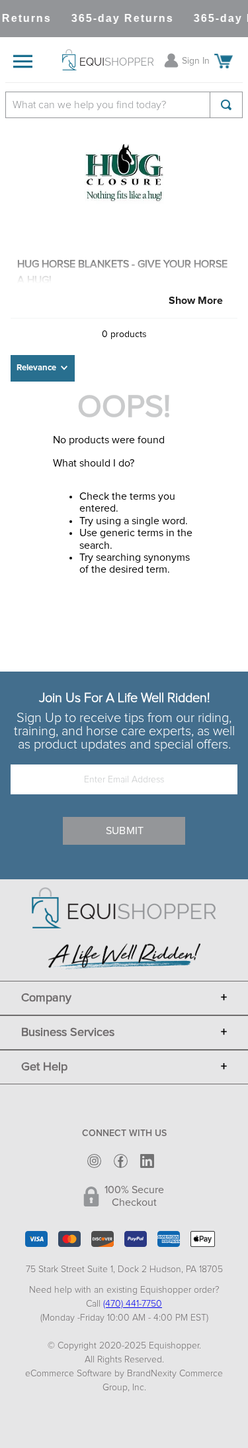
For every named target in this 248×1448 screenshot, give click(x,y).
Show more (196, 300)
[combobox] (124, 105)
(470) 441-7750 (132, 1304)
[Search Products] (226, 104)
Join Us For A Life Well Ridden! (124, 698)
